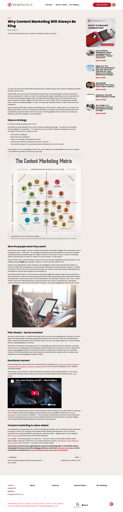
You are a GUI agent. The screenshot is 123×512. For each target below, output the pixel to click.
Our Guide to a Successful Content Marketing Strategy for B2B (104, 108)
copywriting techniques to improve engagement (26, 366)
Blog (9, 18)
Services (55, 485)
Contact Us (28, 504)
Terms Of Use (51, 504)
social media (16, 435)
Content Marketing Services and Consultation (49, 450)
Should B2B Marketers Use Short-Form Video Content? (105, 84)
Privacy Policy (39, 504)
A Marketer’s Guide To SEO (71, 459)
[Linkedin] (113, 4)
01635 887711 (12, 488)
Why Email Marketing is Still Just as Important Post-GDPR (25, 460)
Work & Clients (61, 5)
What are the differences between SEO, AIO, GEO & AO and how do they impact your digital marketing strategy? (105, 70)
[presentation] (90, 52)
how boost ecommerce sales (66, 364)
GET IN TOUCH (102, 5)
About (32, 485)
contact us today (66, 448)
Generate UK (13, 30)
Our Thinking (101, 485)
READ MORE (101, 61)
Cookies (60, 504)
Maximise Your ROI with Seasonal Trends (105, 96)
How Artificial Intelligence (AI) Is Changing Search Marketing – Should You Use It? (104, 54)
